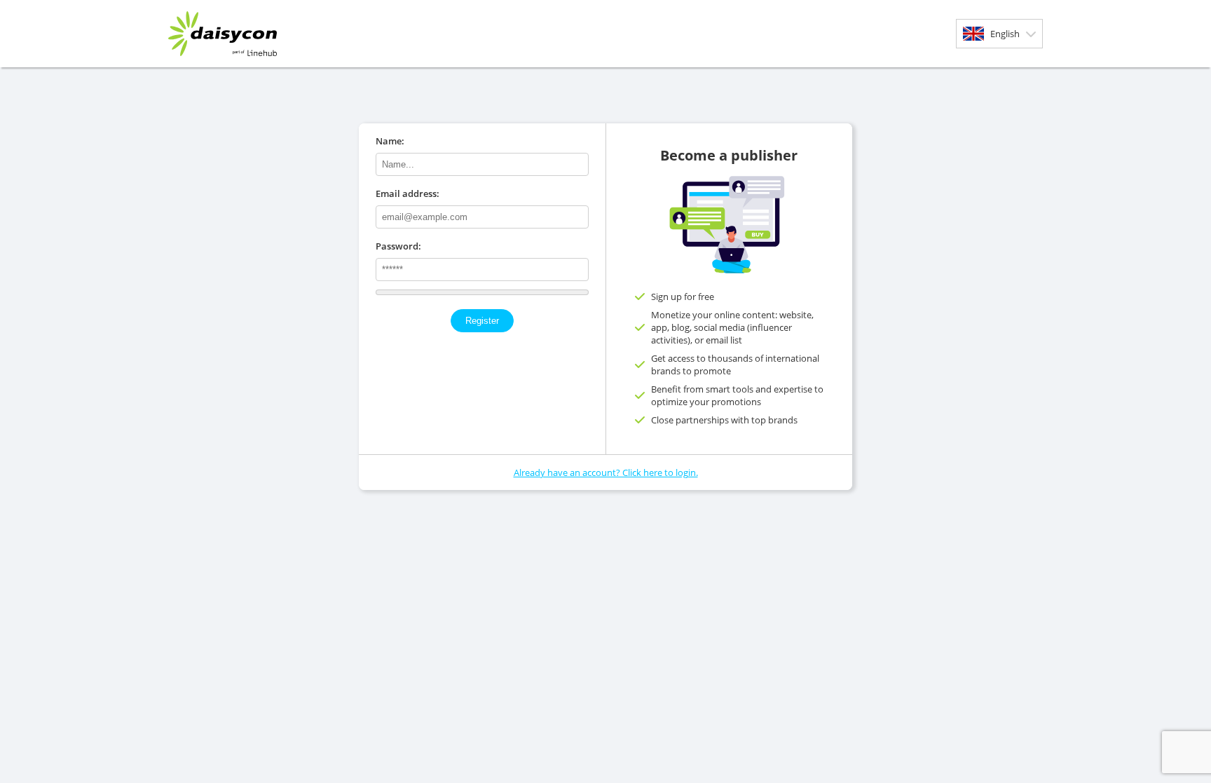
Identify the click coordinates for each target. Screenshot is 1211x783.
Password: (398, 246)
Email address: (407, 193)
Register (482, 320)
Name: (390, 141)
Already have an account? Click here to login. (606, 472)
